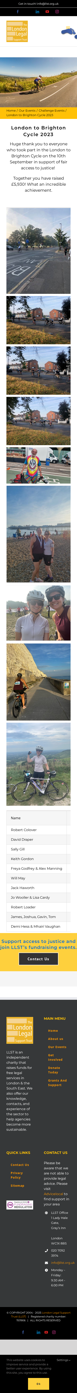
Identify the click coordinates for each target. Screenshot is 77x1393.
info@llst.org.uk (61, 1263)
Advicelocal (53, 1194)
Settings (63, 1360)
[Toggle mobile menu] (68, 28)
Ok (39, 1384)
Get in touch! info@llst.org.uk (38, 3)
